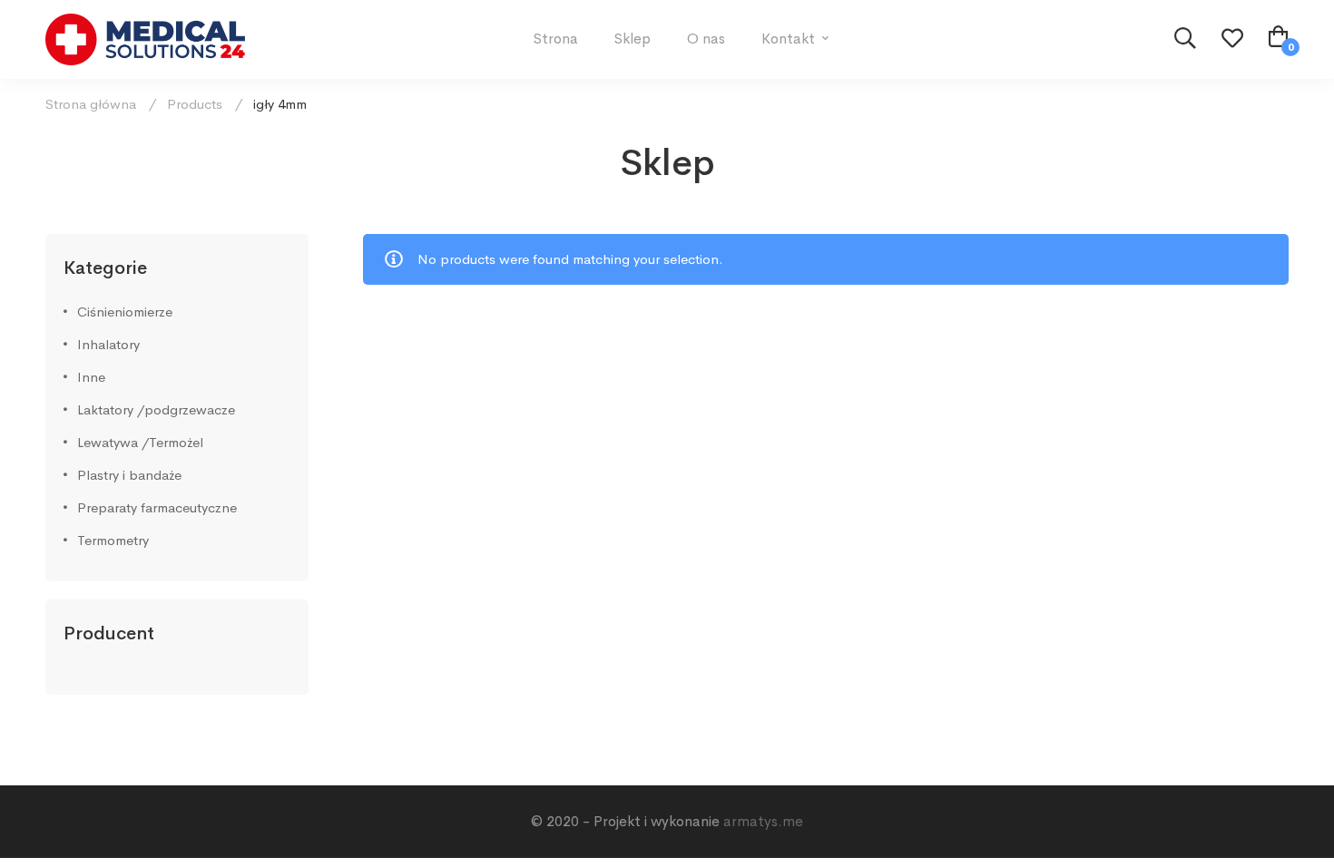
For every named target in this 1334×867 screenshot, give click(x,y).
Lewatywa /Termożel (140, 442)
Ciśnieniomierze (124, 311)
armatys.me (763, 821)
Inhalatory (108, 344)
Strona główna (90, 103)
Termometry (113, 540)
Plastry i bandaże (129, 474)
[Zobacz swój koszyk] (1278, 39)
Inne (91, 376)
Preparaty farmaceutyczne (157, 507)
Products (194, 103)
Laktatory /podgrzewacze (156, 409)
